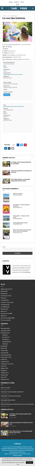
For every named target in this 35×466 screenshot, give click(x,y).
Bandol (5, 67)
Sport (4, 377)
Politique (4, 370)
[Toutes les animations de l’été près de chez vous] (6, 172)
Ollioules (4, 309)
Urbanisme (5, 379)
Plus (18, 464)
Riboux (4, 311)
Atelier (5, 335)
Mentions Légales (17, 455)
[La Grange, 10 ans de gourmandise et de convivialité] (6, 164)
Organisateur (7, 73)
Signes (4, 315)
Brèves (4, 348)
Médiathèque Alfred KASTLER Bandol (13, 106)
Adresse (5, 108)
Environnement (6, 355)
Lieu (4, 105)
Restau (5, 344)
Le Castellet (5, 307)
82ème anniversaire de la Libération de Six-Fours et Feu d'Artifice (17, 404)
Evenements (4, 295)
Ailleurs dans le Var (6, 289)
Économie (4, 352)
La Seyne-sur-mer (7, 302)
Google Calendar (8, 92)
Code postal (6, 115)
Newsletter (16, 2)
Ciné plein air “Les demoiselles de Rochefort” (12, 392)
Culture (4, 350)
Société (4, 375)
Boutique (4, 293)
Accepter (29, 462)
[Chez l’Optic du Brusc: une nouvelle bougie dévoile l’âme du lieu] (6, 181)
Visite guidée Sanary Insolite (8, 400)
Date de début (7, 82)
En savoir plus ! (27, 272)
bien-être (6, 337)
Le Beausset (5, 304)
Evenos (3, 298)
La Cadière (5, 300)
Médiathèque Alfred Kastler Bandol (12, 74)
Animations (5, 328)
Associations (5, 330)
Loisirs (3, 366)
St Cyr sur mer (5, 320)
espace (5, 89)
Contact (22, 2)
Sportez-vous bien (5, 387)
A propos (11, 2)
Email (3, 247)
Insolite (4, 359)
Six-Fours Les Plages (7, 318)
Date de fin (6, 86)
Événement (6, 69)
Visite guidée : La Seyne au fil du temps (11, 396)
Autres (5, 71)
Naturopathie (6, 341)
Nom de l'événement (9, 62)
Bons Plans (5, 333)
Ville (4, 66)
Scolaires (5, 372)
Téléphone (6, 76)
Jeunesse (5, 361)
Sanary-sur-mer (6, 313)
